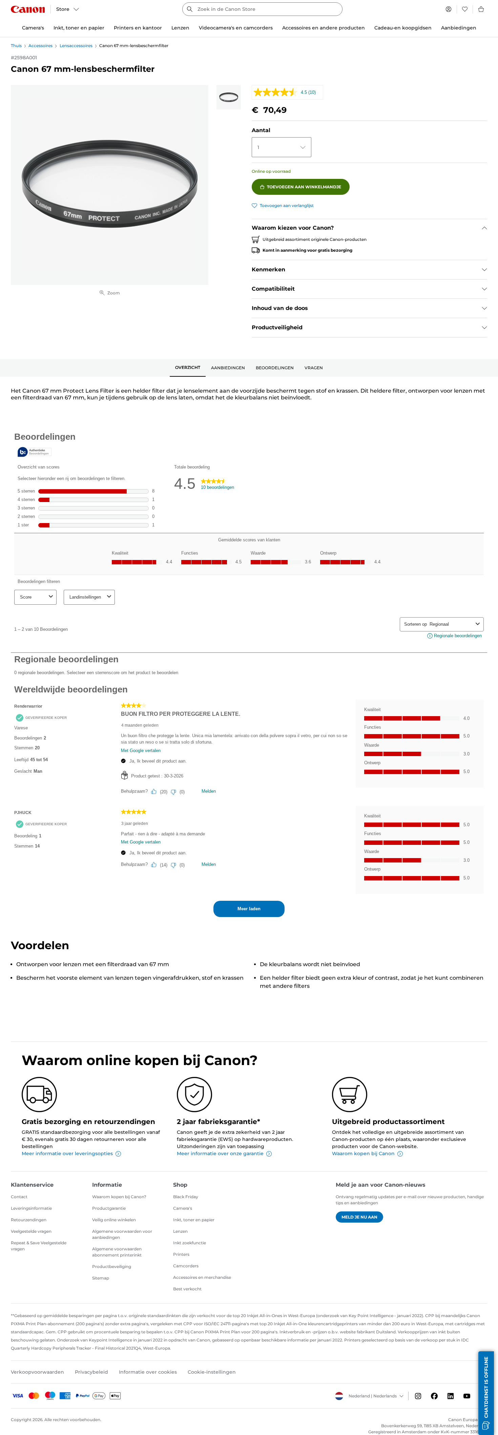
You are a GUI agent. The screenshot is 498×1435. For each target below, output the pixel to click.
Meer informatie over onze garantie (220, 1153)
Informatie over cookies (148, 1372)
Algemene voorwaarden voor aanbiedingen (122, 1234)
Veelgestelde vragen (31, 1231)
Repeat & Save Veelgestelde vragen (38, 1245)
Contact (19, 1196)
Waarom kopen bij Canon (363, 1153)
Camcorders (186, 1265)
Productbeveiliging (111, 1266)
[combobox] (262, 9)
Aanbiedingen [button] (458, 28)
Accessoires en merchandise (202, 1277)
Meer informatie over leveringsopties (67, 1153)
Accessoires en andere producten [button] (323, 28)
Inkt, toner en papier (193, 1219)
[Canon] (28, 9)
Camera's (182, 1208)
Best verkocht (187, 1288)
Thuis (16, 45)
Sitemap (100, 1278)
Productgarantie (109, 1208)
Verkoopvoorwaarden (37, 1372)
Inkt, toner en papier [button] (79, 28)
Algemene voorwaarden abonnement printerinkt (117, 1251)
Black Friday (185, 1196)
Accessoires (40, 45)
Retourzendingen (28, 1219)
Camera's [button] (33, 28)
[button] (486, 1393)
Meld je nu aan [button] (359, 1217)
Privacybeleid (91, 1372)
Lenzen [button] (180, 28)
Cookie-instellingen (212, 1372)
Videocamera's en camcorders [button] (236, 28)
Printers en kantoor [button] (138, 28)
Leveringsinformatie (31, 1208)
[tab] (188, 368)
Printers (181, 1254)
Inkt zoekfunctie (189, 1242)
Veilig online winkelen (114, 1219)
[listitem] (228, 97)
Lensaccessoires (76, 45)
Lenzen (180, 1231)
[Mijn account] (448, 9)
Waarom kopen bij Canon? (119, 1196)
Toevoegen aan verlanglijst (287, 205)
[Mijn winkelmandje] (481, 9)
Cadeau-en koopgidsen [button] (403, 28)
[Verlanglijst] (464, 9)
